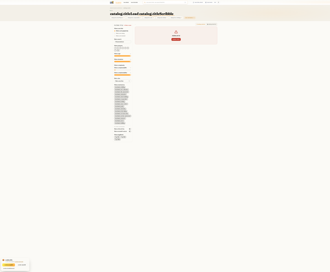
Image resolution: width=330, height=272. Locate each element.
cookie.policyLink (19, 261)
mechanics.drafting (120, 87)
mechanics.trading (119, 101)
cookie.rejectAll (22, 264)
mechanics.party (119, 106)
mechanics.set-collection (121, 89)
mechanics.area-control (121, 104)
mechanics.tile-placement (121, 92)
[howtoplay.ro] (112, 2)
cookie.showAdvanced (8, 268)
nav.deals (126, 2)
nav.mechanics (189, 17)
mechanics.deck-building (121, 96)
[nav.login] (218, 2)
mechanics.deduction (120, 94)
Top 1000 (117, 139)
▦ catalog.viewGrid (211, 24)
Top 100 (117, 137)
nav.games (118, 2)
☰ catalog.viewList (201, 24)
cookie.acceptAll (8, 264)
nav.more (209, 2)
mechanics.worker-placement (122, 116)
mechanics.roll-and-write (121, 113)
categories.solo (149, 17)
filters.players (118, 45)
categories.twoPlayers (117, 17)
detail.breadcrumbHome (116, 8)
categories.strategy (176, 17)
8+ (118, 50)
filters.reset (127, 25)
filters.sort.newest (120, 35)
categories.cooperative (134, 17)
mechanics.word (119, 120)
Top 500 (123, 137)
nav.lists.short (199, 2)
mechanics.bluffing (120, 123)
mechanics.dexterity (120, 108)
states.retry (176, 39)
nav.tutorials (134, 2)
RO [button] (215, 2)
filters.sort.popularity (122, 31)
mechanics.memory (120, 118)
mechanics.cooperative (121, 99)
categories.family (162, 17)
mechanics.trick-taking (121, 111)
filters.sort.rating (120, 33)
